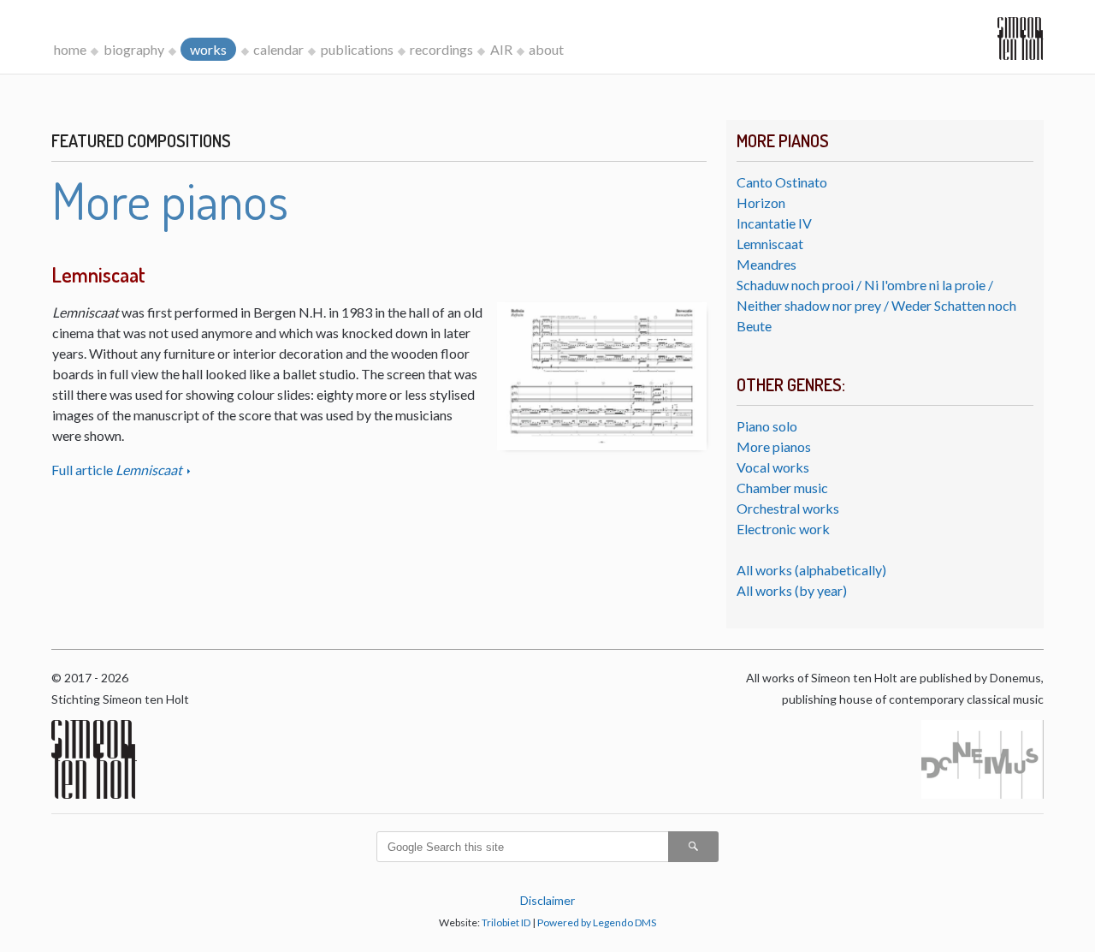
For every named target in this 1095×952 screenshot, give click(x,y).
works (208, 49)
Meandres (766, 264)
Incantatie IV (774, 223)
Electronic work (783, 529)
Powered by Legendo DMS (596, 922)
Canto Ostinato (782, 182)
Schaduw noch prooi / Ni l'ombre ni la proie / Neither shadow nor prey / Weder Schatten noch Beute (876, 305)
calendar (278, 49)
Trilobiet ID (506, 922)
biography (134, 49)
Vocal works (773, 467)
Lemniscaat (770, 243)
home (70, 49)
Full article (116, 469)
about (546, 49)
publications (357, 49)
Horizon (761, 202)
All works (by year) (792, 590)
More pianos (774, 446)
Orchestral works (788, 508)
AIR (501, 49)
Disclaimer (547, 900)
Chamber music (782, 487)
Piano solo (767, 426)
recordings (441, 49)
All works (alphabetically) (811, 570)
